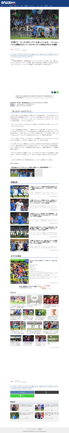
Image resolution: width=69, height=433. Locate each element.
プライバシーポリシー (32, 429)
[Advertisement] (34, 78)
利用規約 (40, 429)
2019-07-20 (17, 48)
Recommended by (53, 347)
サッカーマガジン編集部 (20, 50)
